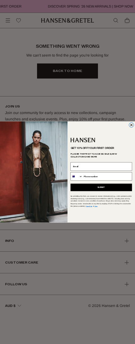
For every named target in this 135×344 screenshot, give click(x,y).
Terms (96, 206)
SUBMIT (101, 187)
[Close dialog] (131, 125)
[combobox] (76, 176)
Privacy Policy (89, 206)
